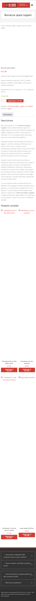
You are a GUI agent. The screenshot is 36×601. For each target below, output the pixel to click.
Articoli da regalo (11, 26)
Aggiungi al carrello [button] (9, 370)
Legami (19, 26)
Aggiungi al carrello (15, 101)
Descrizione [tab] (7, 114)
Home (3, 26)
